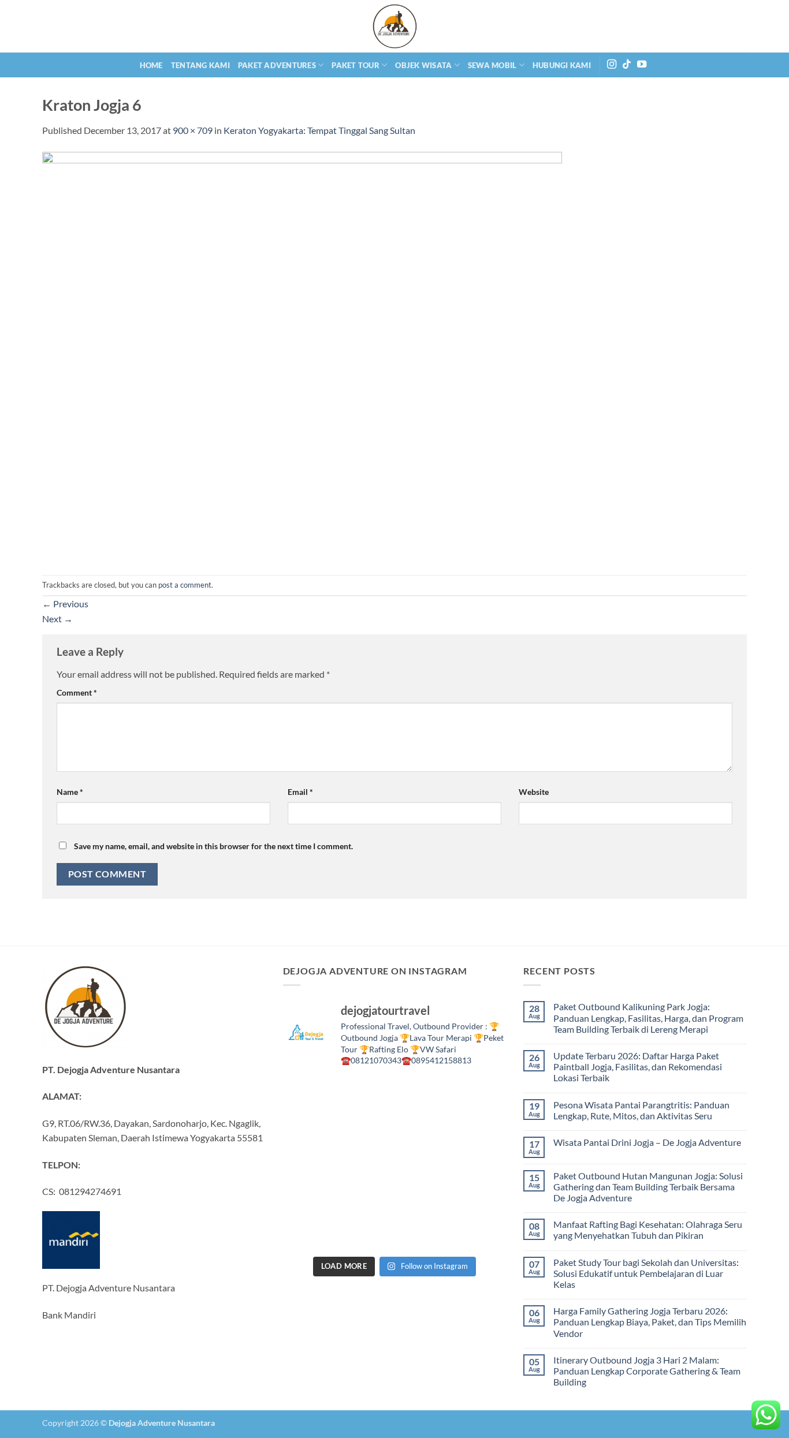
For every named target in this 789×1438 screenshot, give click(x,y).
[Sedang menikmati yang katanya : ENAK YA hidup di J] (423, 1094)
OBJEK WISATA (423, 65)
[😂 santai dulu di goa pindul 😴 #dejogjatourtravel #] (308, 1094)
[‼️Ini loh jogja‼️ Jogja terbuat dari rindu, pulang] (423, 1163)
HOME (151, 65)
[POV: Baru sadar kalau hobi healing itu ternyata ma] (308, 1129)
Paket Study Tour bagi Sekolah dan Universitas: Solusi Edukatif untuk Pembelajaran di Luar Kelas (646, 1273)
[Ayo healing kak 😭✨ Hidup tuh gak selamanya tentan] (480, 1094)
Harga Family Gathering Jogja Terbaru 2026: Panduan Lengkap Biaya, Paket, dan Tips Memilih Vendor (649, 1321)
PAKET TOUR (355, 65)
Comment (77, 692)
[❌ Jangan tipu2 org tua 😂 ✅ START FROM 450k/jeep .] (308, 1198)
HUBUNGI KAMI (562, 65)
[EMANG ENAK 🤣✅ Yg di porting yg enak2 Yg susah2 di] (366, 1232)
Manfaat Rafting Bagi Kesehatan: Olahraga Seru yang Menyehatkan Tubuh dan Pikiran (647, 1230)
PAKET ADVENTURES (277, 65)
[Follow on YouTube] (641, 64)
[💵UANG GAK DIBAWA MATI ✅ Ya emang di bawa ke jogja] (366, 1198)
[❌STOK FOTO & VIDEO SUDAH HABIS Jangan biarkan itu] (480, 1163)
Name (70, 792)
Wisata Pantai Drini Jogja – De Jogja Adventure (647, 1142)
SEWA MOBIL (492, 65)
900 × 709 (193, 130)
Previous (65, 603)
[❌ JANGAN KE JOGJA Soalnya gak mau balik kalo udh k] (308, 1163)
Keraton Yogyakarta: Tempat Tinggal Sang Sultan (319, 130)
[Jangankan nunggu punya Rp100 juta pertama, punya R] (366, 1129)
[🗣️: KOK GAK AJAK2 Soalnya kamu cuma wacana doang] (308, 1232)
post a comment (184, 584)
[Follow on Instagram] (611, 64)
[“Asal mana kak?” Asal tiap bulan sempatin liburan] (366, 1094)
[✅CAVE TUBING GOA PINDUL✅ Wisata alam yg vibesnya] (480, 1198)
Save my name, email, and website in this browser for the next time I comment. (213, 846)
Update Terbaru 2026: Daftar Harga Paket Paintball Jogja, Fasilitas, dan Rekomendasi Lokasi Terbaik (637, 1066)
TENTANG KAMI (200, 65)
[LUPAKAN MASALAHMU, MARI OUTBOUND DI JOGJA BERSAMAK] (480, 1129)
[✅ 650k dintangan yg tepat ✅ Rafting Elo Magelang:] (423, 1198)
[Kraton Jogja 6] (302, 354)
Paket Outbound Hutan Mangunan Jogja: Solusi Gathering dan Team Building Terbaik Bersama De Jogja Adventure (648, 1186)
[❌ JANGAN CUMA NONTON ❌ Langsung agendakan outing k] (480, 1232)
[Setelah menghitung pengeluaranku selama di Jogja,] (423, 1129)
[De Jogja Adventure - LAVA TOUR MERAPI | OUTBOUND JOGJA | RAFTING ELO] (394, 26)
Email (300, 792)
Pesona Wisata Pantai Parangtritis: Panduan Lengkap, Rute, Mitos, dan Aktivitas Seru (641, 1110)
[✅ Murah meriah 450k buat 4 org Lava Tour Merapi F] (423, 1232)
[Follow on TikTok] (626, 64)
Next (57, 618)
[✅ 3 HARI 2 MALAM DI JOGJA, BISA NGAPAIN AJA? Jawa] (366, 1163)
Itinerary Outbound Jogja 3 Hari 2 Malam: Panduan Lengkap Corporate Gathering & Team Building (646, 1370)
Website (534, 792)
